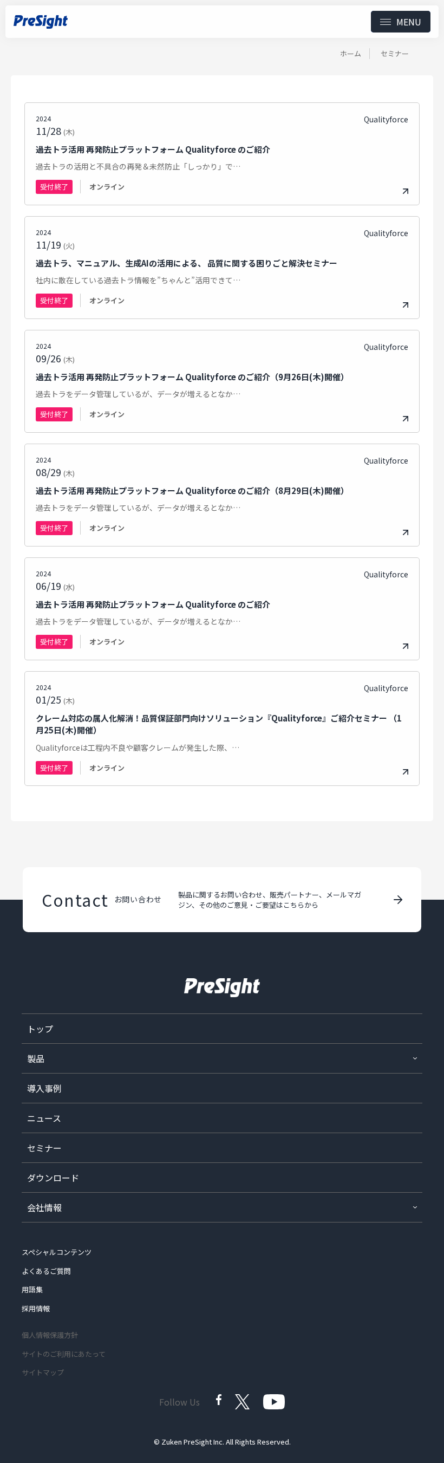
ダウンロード (53, 1177)
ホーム (350, 53)
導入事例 (44, 1088)
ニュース (44, 1117)
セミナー (44, 1147)
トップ (40, 1028)
